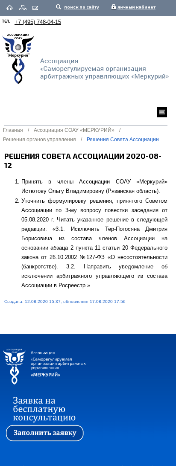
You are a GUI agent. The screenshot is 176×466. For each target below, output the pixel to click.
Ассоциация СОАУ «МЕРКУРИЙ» (74, 130)
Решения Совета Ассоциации (123, 140)
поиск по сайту (81, 6)
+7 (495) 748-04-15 (38, 22)
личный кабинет (134, 6)
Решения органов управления (39, 140)
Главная (13, 130)
